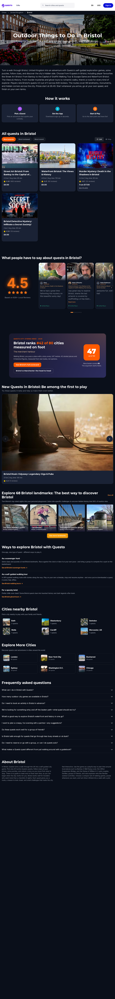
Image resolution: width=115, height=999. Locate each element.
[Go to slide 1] (72, 312)
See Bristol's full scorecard (27, 365)
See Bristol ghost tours (11, 597)
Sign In (108, 5)
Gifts (18, 5)
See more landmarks (57, 536)
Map (109, 139)
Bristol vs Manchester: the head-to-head (33, 371)
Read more (71, 302)
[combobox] (58, 5)
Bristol (29, 12)
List (100, 139)
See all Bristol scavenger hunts (14, 568)
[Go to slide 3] (75, 312)
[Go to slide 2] (74, 312)
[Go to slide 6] (79, 312)
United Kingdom (16, 12)
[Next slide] (112, 288)
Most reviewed (24, 139)
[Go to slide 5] (78, 312)
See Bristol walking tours (12, 583)
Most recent (39, 139)
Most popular (9, 139)
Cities (4, 12)
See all (110, 495)
